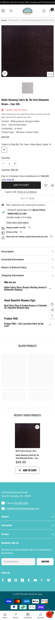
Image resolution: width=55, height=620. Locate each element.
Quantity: (5, 158)
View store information (17, 222)
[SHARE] (51, 185)
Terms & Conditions (27, 192)
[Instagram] (9, 580)
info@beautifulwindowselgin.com (22, 508)
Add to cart (20, 185)
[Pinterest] (16, 580)
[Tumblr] (29, 580)
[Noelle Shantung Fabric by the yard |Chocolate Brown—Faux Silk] (27, 435)
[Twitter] (41, 580)
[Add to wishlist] (37, 427)
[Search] (11, 11)
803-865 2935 (21, 503)
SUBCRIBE (45, 561)
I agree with (10, 192)
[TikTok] (22, 580)
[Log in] (43, 10)
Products (14, 20)
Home (4, 20)
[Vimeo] (48, 580)
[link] (45, 185)
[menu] (3, 10)
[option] (27, 51)
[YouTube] (35, 580)
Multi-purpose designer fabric (25, 121)
